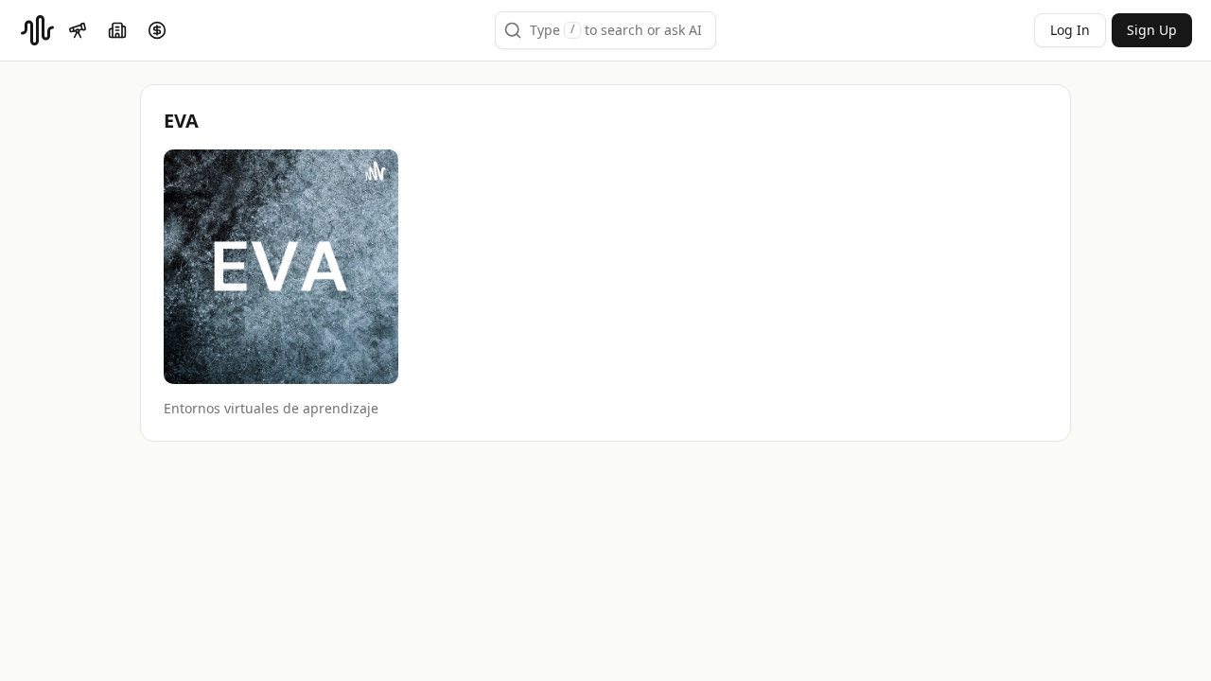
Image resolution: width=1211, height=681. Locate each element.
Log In (1070, 30)
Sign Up (1152, 30)
